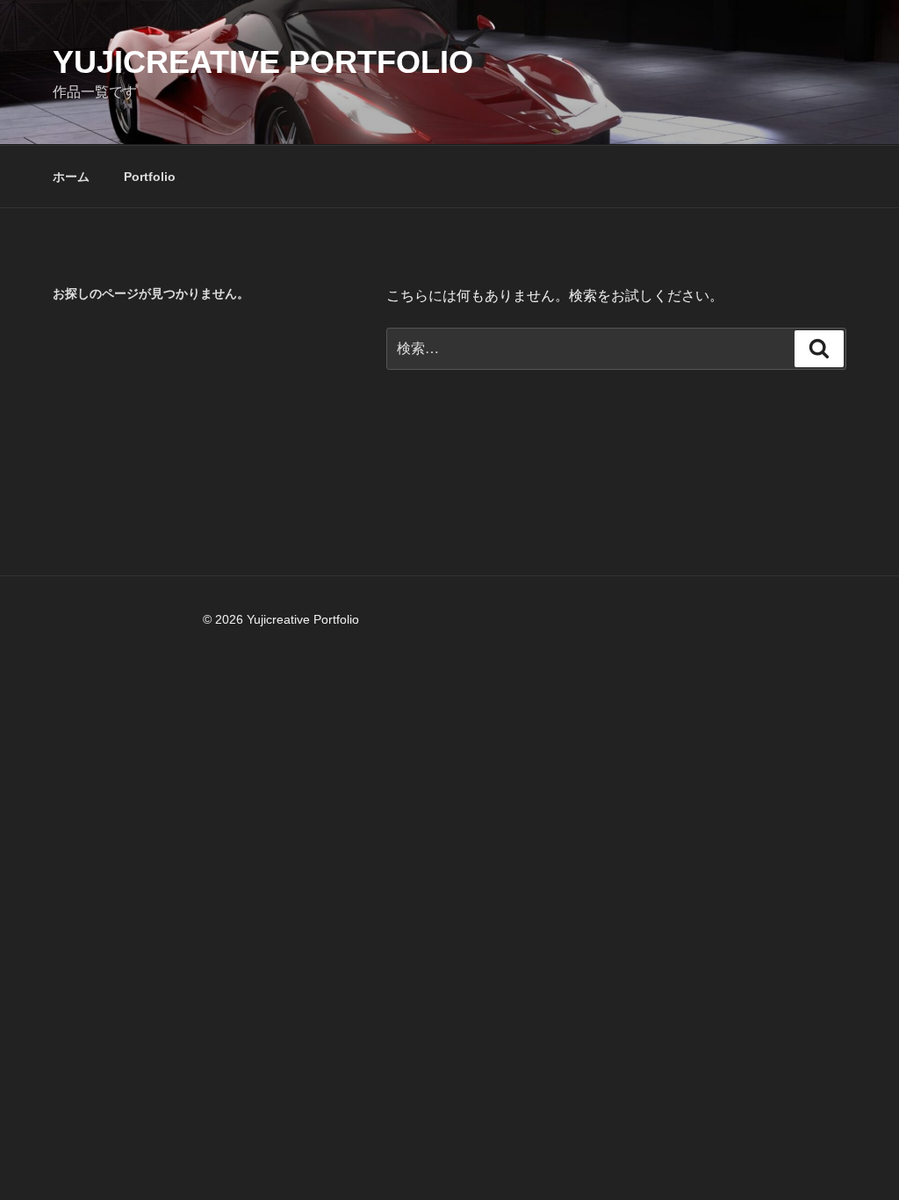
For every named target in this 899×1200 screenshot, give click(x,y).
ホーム (71, 177)
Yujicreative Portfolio (263, 62)
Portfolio (150, 177)
